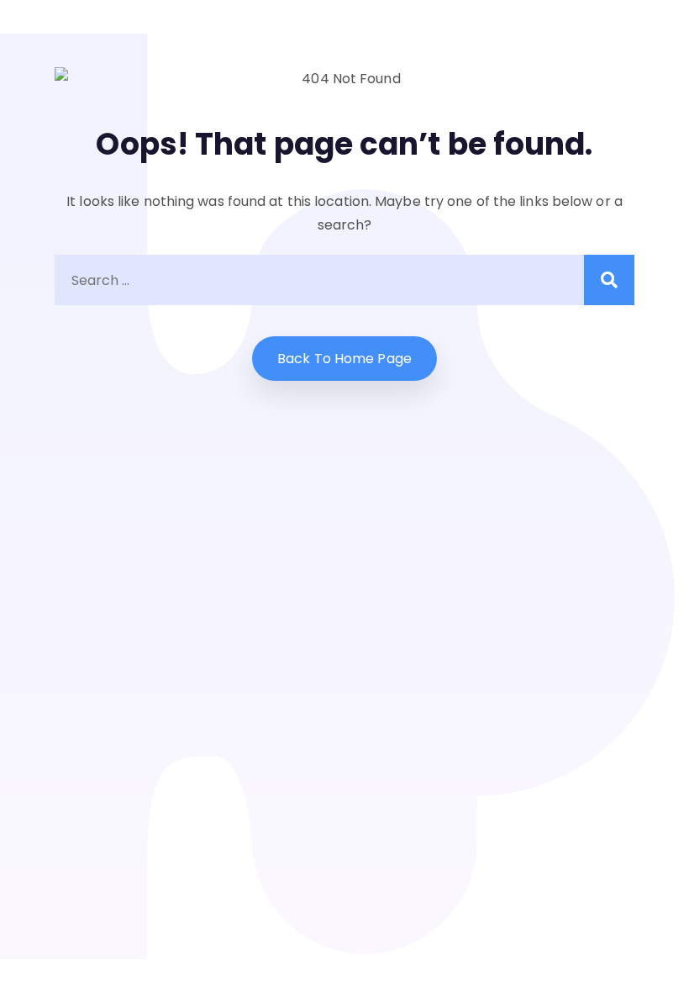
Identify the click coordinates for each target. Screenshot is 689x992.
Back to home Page (344, 358)
